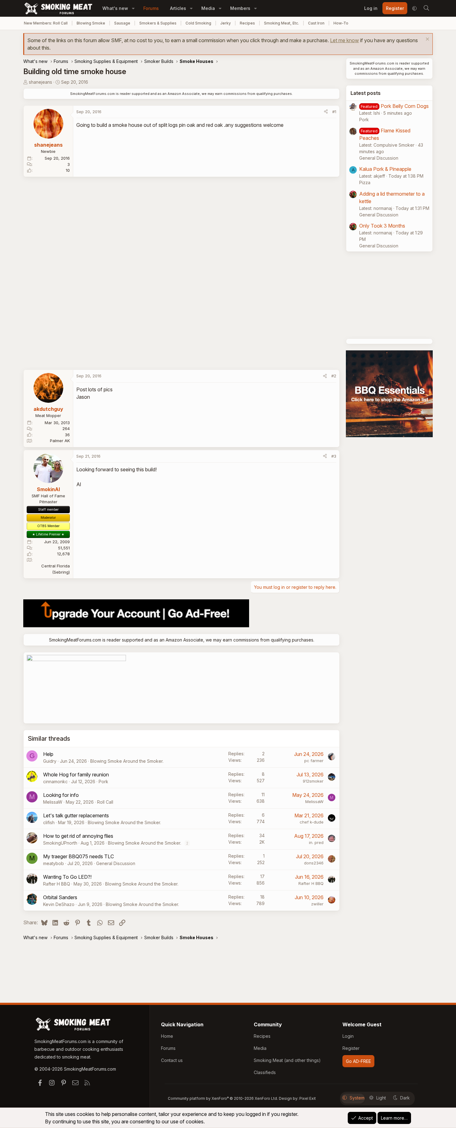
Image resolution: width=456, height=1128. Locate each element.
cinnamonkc (55, 781)
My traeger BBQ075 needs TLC (78, 856)
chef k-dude (312, 821)
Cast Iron (316, 23)
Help (48, 754)
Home (167, 1036)
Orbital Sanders (60, 897)
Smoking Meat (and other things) (287, 1060)
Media (208, 8)
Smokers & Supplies (158, 23)
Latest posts (366, 93)
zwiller (317, 903)
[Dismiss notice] (426, 40)
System (357, 1097)
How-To (340, 23)
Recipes (247, 23)
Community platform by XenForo (223, 1098)
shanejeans (40, 82)
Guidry (49, 761)
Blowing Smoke (91, 23)
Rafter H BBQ (56, 883)
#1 (334, 111)
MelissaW (52, 802)
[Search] (426, 8)
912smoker (313, 781)
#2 (333, 375)
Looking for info (61, 795)
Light (381, 1097)
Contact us (172, 1060)
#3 (333, 456)
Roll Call (105, 802)
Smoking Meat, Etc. (281, 23)
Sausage (122, 23)
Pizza (364, 182)
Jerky (225, 23)
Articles (178, 8)
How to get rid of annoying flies (78, 836)
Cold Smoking (198, 23)
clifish (49, 822)
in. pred (316, 842)
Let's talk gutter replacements (76, 815)
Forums (151, 8)
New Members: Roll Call (46, 23)
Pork (103, 781)
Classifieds (265, 1072)
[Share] (326, 112)
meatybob (53, 863)
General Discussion (115, 863)
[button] (133, 8)
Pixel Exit (307, 1098)
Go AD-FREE (358, 1061)
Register (351, 1048)
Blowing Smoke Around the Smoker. (126, 761)
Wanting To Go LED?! (67, 877)
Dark (405, 1097)
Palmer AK (60, 440)
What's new (115, 8)
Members (240, 8)
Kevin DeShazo (58, 904)
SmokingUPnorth (60, 843)
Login (348, 1036)
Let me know (344, 40)
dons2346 (314, 862)
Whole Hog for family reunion (76, 774)
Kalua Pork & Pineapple (385, 169)
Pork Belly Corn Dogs (405, 106)
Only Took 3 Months (382, 226)
